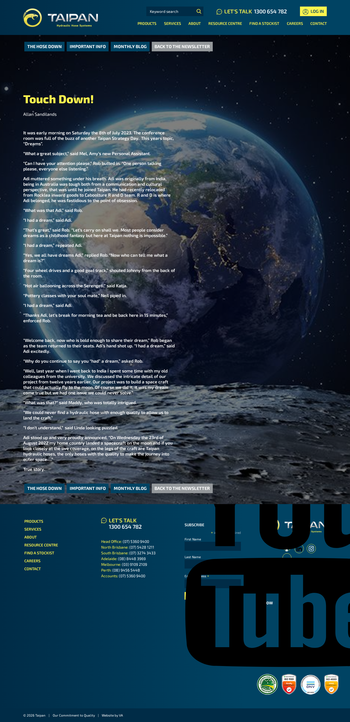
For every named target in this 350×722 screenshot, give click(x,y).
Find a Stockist (264, 23)
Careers (295, 23)
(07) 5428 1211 (141, 547)
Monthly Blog (130, 46)
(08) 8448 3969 (132, 558)
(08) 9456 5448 (126, 570)
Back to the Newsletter (182, 46)
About (194, 23)
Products (147, 23)
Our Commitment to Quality (74, 715)
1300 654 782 (270, 11)
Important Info (88, 46)
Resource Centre (225, 23)
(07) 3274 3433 (142, 553)
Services (172, 23)
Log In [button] (317, 11)
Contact (318, 23)
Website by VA (112, 715)
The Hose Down (44, 46)
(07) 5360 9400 (136, 541)
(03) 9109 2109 (134, 564)
